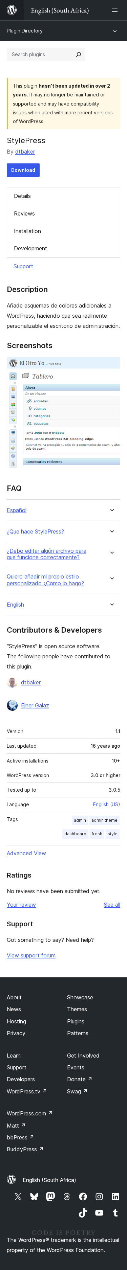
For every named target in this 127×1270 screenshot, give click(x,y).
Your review (21, 904)
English (15, 605)
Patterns (77, 1033)
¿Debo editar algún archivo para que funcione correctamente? (46, 554)
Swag (77, 1091)
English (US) (106, 804)
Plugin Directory (25, 30)
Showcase (80, 997)
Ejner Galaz (35, 705)
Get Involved (83, 1055)
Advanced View (26, 853)
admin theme (104, 820)
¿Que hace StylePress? (35, 531)
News (14, 1009)
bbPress (20, 1137)
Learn (14, 1055)
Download (23, 170)
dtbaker (25, 151)
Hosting (16, 1021)
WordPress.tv (27, 1091)
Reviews (24, 213)
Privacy (16, 1033)
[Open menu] (116, 10)
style (113, 833)
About (14, 997)
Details (22, 195)
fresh (97, 833)
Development (30, 248)
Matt (16, 1125)
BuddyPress (25, 1149)
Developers (21, 1079)
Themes (77, 1009)
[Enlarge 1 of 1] (111, 366)
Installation (27, 231)
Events (75, 1067)
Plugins (75, 1021)
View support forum (31, 955)
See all (112, 904)
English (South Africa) (49, 1180)
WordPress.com (30, 1113)
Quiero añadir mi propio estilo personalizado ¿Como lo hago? (45, 579)
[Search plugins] (78, 54)
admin (80, 820)
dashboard (75, 833)
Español (16, 510)
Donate (79, 1079)
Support (23, 266)
